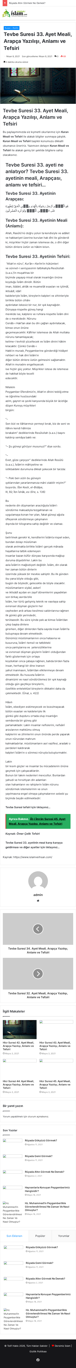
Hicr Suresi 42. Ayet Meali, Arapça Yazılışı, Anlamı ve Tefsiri (18, 1046)
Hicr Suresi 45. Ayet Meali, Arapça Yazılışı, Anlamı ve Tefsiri (55, 1084)
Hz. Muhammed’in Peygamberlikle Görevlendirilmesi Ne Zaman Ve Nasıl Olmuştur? (47, 1206)
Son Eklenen (14, 1236)
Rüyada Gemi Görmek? (38, 1156)
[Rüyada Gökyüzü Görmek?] (12, 1145)
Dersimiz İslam (62, 1345)
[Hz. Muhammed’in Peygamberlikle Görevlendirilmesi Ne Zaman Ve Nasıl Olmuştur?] (12, 1212)
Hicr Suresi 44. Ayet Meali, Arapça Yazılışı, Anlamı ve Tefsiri (18, 1084)
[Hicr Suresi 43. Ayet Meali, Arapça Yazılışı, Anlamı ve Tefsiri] (56, 1029)
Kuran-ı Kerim (11, 28)
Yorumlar (63, 1236)
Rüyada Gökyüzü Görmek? (41, 1140)
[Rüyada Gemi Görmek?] (12, 1161)
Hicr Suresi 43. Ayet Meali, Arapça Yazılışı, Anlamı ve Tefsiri (55, 1046)
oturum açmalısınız (38, 1116)
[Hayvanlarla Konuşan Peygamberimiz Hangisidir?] (12, 1192)
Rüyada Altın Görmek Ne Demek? (44, 1171)
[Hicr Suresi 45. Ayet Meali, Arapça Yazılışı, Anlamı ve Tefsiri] (56, 1068)
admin (38, 895)
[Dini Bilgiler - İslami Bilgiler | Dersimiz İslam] (17, 13)
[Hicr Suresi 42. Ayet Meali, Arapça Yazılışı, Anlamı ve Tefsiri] (20, 1029)
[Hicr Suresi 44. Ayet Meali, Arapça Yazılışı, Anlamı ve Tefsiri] (20, 1068)
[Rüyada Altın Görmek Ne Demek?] (12, 1176)
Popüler (40, 1236)
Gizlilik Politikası (38, 1351)
